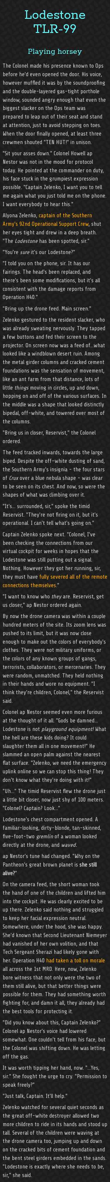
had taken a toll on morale (75, 960)
